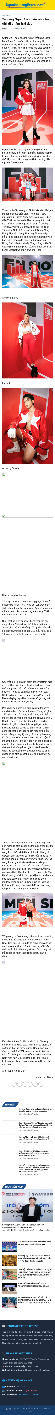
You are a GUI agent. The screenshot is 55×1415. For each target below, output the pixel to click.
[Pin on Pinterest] (35, 1084)
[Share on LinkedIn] (40, 1084)
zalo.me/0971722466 (28, 1394)
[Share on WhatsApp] (14, 1084)
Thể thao (6, 15)
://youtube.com (31, 1390)
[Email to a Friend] (30, 1084)
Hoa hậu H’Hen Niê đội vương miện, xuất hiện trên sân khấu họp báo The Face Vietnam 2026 (34, 1153)
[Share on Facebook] (19, 1084)
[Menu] (51, 5)
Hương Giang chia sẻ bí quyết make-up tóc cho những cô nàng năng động (35, 1110)
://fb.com (21, 1386)
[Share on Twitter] (24, 1084)
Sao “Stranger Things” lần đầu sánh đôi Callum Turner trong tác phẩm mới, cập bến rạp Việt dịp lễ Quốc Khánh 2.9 (35, 1125)
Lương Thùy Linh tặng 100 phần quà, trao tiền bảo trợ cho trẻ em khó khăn (34, 1138)
